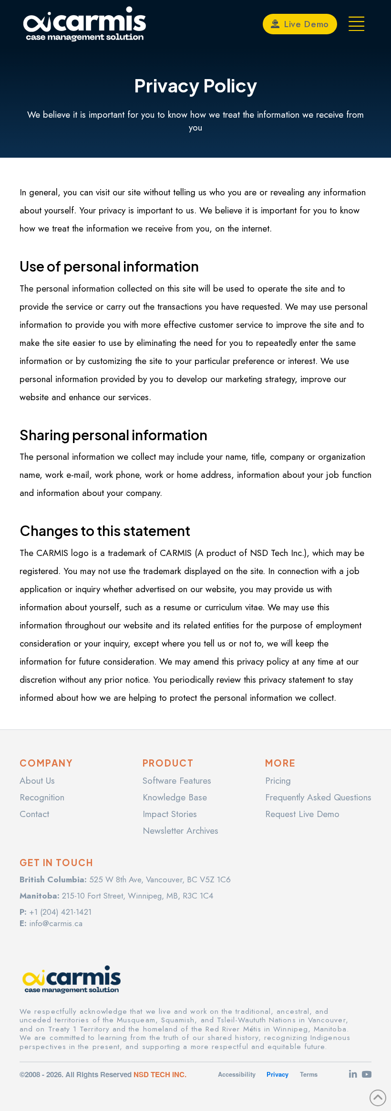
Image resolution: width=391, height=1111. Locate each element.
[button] (357, 24)
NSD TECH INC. (160, 1074)
